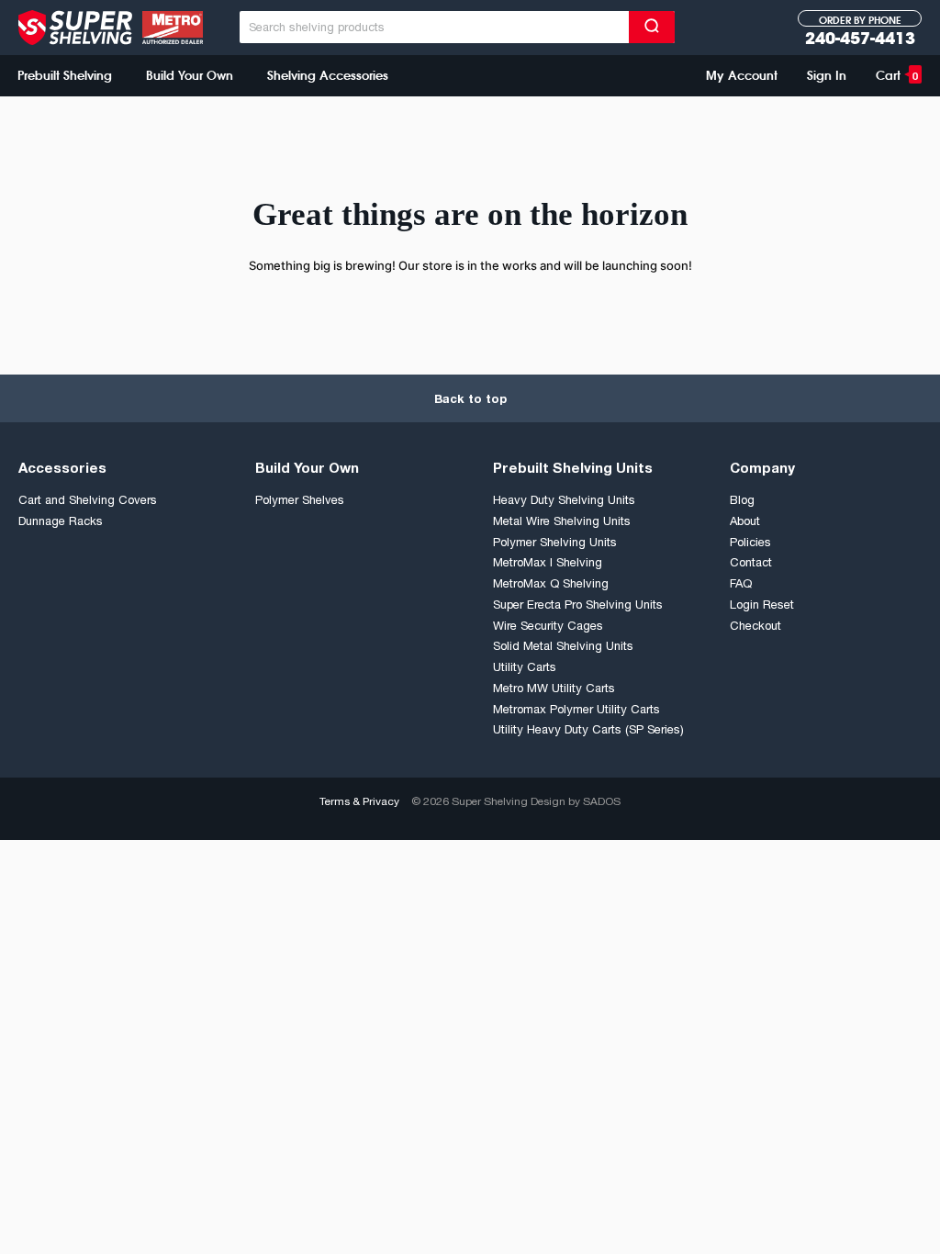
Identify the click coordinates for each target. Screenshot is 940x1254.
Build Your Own (189, 75)
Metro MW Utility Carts (554, 688)
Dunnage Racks (60, 521)
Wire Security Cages (548, 626)
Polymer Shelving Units (555, 542)
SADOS (602, 801)
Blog (742, 500)
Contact (751, 562)
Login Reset (762, 604)
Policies (750, 542)
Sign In (826, 75)
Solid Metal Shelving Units (563, 646)
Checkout (755, 626)
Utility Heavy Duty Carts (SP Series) (588, 729)
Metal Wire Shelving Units (562, 521)
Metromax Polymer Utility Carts (576, 709)
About (745, 521)
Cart (897, 75)
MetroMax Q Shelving (551, 583)
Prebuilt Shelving (64, 75)
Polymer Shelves (299, 500)
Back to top (470, 398)
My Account (742, 75)
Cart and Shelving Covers (87, 500)
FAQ (741, 583)
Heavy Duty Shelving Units (564, 500)
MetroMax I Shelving (547, 562)
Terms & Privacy (359, 801)
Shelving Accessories (327, 75)
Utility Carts (524, 667)
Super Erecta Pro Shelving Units (578, 604)
